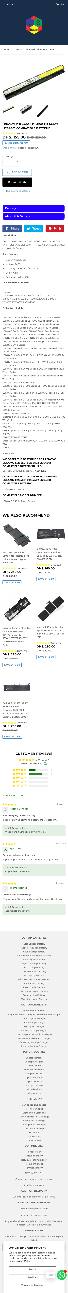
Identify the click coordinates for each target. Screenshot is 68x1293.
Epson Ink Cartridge (34, 1120)
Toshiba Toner (34, 1136)
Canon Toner (34, 1140)
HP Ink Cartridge (34, 1108)
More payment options (17, 191)
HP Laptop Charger (34, 1026)
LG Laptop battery (34, 975)
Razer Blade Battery (34, 987)
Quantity (7, 156)
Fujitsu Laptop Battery (34, 963)
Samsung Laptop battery (34, 991)
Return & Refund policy (34, 1159)
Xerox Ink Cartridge (34, 1128)
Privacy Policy (34, 1151)
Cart (63, 4)
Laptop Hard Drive (34, 1073)
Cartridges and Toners (34, 1104)
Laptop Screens (34, 1081)
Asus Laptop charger (34, 1018)
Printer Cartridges (34, 1069)
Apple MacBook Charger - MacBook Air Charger (34, 1014)
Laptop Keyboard (34, 1077)
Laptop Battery (34, 1057)
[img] (9, 804)
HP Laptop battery (34, 967)
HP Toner (34, 1132)
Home (5, 49)
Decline (32, 1277)
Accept (32, 1269)
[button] (9, 568)
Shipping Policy (34, 1155)
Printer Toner (34, 1065)
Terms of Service (34, 1163)
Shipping (7, 147)
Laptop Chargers (34, 1061)
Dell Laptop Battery (34, 959)
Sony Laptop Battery (34, 995)
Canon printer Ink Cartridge (34, 1116)
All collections (34, 1089)
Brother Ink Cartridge (34, 1112)
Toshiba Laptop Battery (34, 999)
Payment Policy (34, 1167)
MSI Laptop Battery (34, 983)
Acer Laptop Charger (34, 1010)
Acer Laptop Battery (34, 943)
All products (34, 1093)
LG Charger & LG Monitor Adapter (34, 1034)
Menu (10, 4)
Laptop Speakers (34, 1085)
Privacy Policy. (23, 1261)
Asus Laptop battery (34, 951)
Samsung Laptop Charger (34, 1042)
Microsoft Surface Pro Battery (34, 979)
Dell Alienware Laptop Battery (34, 955)
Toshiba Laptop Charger (34, 1046)
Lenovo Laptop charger (34, 1030)
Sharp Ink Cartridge (34, 1124)
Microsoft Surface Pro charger (34, 1038)
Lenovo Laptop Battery (34, 971)
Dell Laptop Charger (34, 1022)
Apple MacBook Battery (34, 947)
